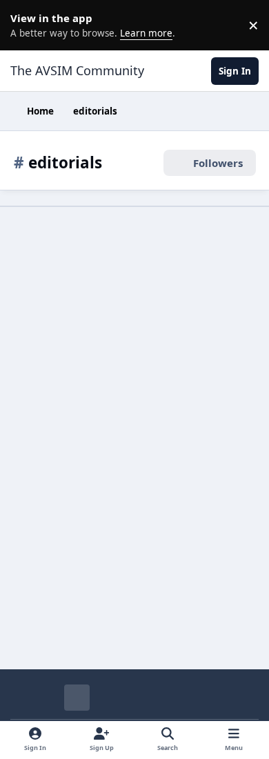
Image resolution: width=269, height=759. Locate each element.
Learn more (27, 25)
